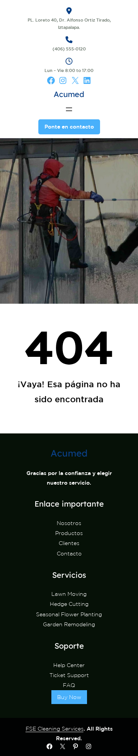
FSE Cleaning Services (55, 729)
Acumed (69, 94)
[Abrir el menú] (69, 109)
